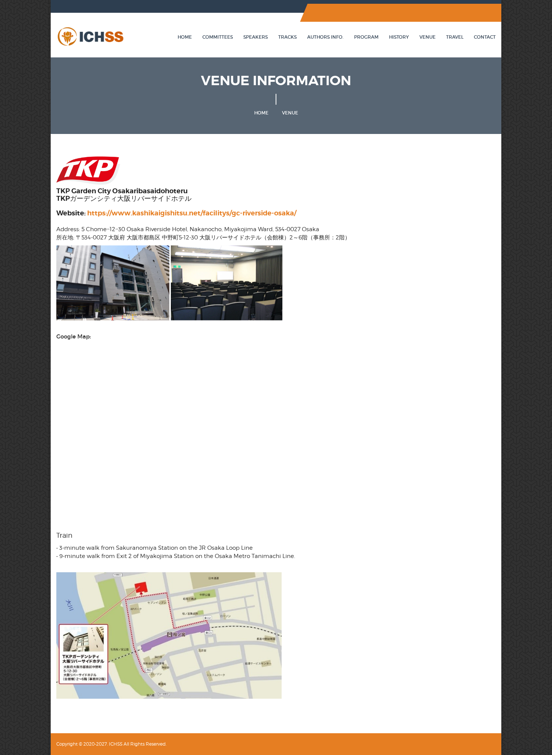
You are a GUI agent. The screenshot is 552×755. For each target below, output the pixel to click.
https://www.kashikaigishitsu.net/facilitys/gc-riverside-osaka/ (191, 213)
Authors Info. (325, 37)
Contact (485, 37)
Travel (454, 37)
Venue (427, 37)
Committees (217, 37)
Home (185, 37)
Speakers (255, 37)
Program (366, 37)
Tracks (287, 37)
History (399, 37)
